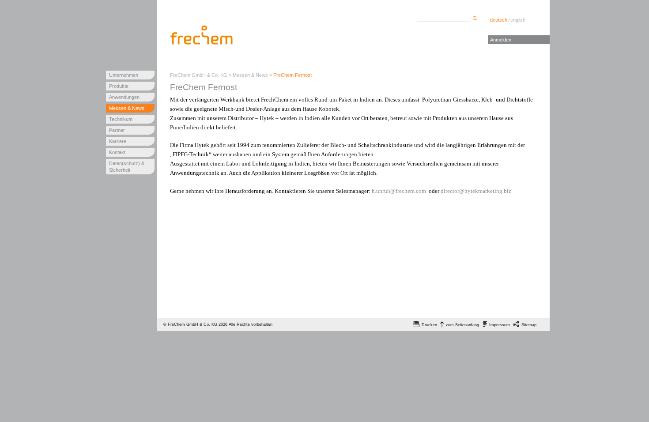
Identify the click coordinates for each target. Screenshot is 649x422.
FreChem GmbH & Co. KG (198, 75)
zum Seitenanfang (462, 325)
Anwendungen (124, 97)
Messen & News (126, 108)
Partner (117, 130)
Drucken (429, 325)
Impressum (499, 325)
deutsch (498, 20)
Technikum (120, 119)
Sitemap (528, 325)
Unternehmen (123, 75)
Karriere (117, 141)
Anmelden (500, 39)
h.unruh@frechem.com (399, 191)
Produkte (118, 86)
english (517, 20)
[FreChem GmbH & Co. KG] (202, 35)
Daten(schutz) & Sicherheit (126, 167)
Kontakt (117, 152)
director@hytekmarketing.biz (476, 191)
